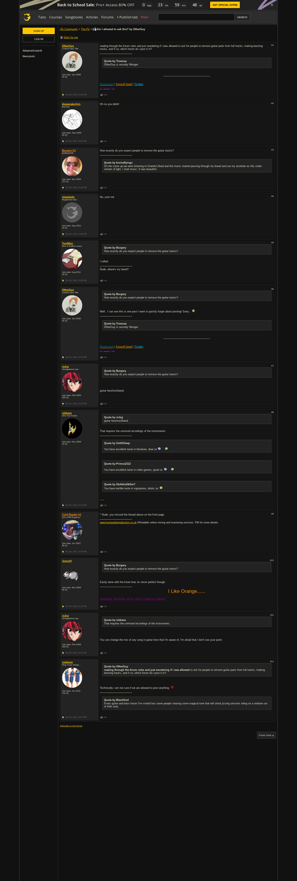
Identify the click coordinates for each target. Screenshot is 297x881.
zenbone (67, 662)
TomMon (67, 243)
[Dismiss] (272, 5)
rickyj (65, 366)
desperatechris (71, 104)
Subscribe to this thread (71, 726)
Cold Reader (69, 514)
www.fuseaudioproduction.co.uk (118, 522)
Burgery (67, 150)
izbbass (67, 413)
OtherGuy (68, 45)
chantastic (68, 196)
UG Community (69, 29)
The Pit (85, 29)
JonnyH (67, 561)
